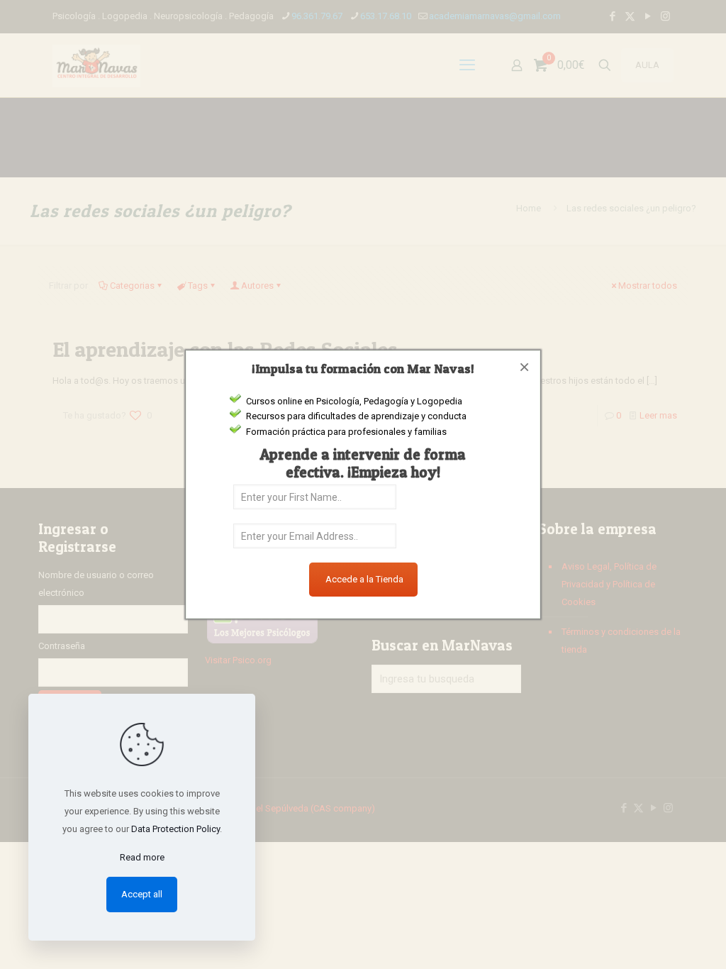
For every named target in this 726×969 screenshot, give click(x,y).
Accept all (141, 894)
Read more (142, 857)
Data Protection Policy (175, 829)
